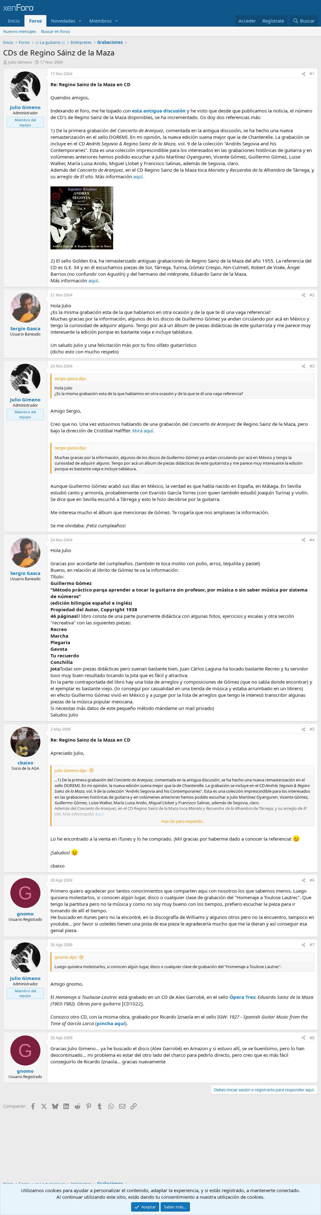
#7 (312, 944)
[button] (80, 21)
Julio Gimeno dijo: (71, 770)
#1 (312, 73)
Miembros (100, 21)
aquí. (138, 176)
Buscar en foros (55, 31)
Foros (35, 21)
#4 (312, 540)
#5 (312, 729)
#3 (312, 366)
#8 (312, 1037)
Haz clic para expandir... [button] (182, 821)
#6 (312, 880)
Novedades (63, 21)
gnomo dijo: (66, 957)
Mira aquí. (143, 430)
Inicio (14, 21)
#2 (312, 295)
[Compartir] (303, 74)
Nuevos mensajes (19, 31)
